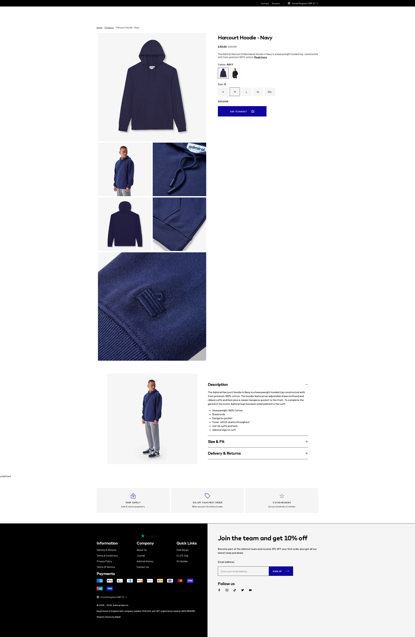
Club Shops (183, 549)
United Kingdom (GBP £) (303, 3)
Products (109, 27)
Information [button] (107, 543)
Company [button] (145, 543)
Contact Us (143, 566)
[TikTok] (234, 590)
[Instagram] (227, 590)
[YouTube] (250, 590)
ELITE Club (182, 555)
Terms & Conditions (107, 555)
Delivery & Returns (106, 549)
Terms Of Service (106, 566)
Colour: (225, 64)
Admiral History (145, 561)
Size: (222, 84)
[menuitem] (219, 590)
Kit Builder (182, 561)
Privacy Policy (104, 561)
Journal (141, 555)
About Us (142, 549)
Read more (260, 57)
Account (276, 3)
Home (99, 27)
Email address (226, 561)
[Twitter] (242, 590)
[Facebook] (219, 590)
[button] (258, 384)
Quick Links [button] (186, 543)
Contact (265, 3)
